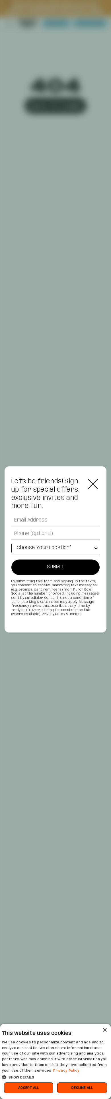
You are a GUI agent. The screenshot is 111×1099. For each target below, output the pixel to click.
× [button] (104, 1030)
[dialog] (55, 1061)
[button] (55, 1077)
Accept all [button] (28, 1088)
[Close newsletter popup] (93, 484)
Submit (55, 566)
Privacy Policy (53, 614)
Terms (75, 614)
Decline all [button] (82, 1088)
